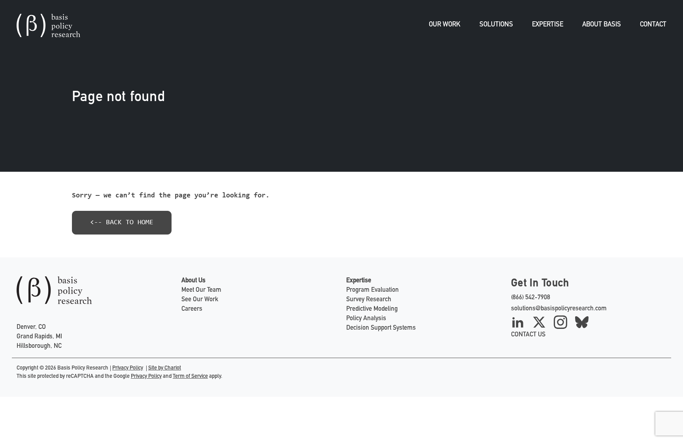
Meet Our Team (201, 290)
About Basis (601, 25)
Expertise (547, 25)
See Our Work (199, 300)
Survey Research (368, 300)
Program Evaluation (372, 290)
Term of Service (190, 376)
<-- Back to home (121, 222)
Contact (653, 25)
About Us (193, 281)
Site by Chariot (164, 368)
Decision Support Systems (381, 328)
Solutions (496, 25)
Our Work (444, 25)
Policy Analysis (366, 319)
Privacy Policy (127, 368)
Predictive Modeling (372, 309)
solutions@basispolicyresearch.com (559, 309)
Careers (191, 309)
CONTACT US (528, 335)
